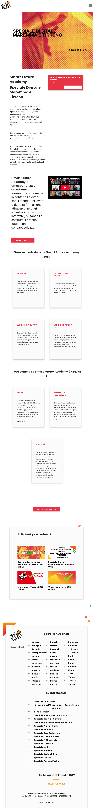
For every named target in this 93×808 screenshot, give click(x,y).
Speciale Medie (42, 747)
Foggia (36, 674)
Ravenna (72, 646)
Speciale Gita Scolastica (47, 733)
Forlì (34, 677)
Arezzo (36, 642)
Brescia (36, 649)
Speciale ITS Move (43, 744)
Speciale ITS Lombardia (46, 737)
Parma (53, 681)
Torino (71, 677)
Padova (54, 674)
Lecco (53, 653)
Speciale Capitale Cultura (47, 719)
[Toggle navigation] (90, 5)
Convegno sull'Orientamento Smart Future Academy (57, 706)
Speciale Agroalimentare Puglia (50, 715)
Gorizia (36, 681)
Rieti (70, 656)
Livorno (54, 656)
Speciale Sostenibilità (45, 754)
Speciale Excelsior (43, 729)
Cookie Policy (50, 802)
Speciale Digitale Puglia (46, 726)
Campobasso (38, 653)
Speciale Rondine (43, 751)
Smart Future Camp (44, 701)
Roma (71, 663)
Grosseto (37, 684)
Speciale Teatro (42, 758)
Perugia (54, 684)
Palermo (54, 677)
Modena (54, 670)
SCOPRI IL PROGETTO (46, 509)
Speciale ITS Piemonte (45, 740)
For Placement (41, 712)
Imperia (54, 642)
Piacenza (73, 642)
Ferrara (36, 667)
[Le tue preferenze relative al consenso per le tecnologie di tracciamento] (91, 606)
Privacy (41, 802)
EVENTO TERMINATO (73, 87)
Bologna (36, 646)
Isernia (53, 646)
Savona (72, 667)
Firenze (36, 670)
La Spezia (55, 649)
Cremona (37, 663)
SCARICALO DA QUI (56, 784)
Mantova (55, 660)
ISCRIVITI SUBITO (23, 240)
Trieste (72, 681)
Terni (70, 674)
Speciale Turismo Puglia (46, 761)
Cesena (36, 656)
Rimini (71, 660)
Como (35, 660)
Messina (54, 663)
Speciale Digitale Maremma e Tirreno (53, 722)
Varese (71, 684)
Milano (53, 667)
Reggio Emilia (74, 651)
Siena (71, 670)
